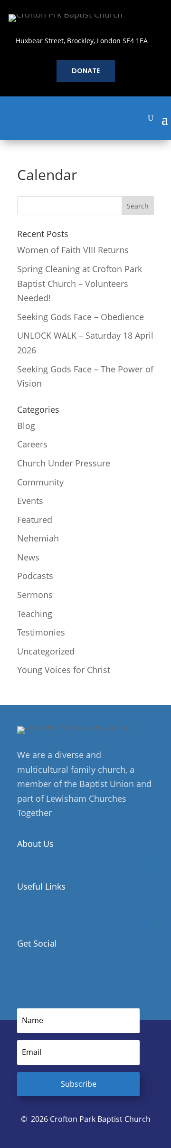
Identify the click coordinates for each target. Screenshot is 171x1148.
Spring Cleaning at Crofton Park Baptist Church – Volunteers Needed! (79, 283)
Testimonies (41, 632)
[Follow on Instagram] (44, 974)
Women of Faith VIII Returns (73, 250)
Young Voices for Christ (63, 669)
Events (30, 500)
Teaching (34, 613)
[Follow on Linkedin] (64, 974)
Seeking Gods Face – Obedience (80, 317)
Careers (32, 444)
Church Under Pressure (63, 463)
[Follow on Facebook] (24, 974)
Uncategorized (46, 651)
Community (40, 482)
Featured (34, 519)
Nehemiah (38, 538)
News (28, 557)
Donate (86, 71)
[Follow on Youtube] (84, 974)
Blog (26, 425)
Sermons (35, 594)
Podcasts (35, 575)
